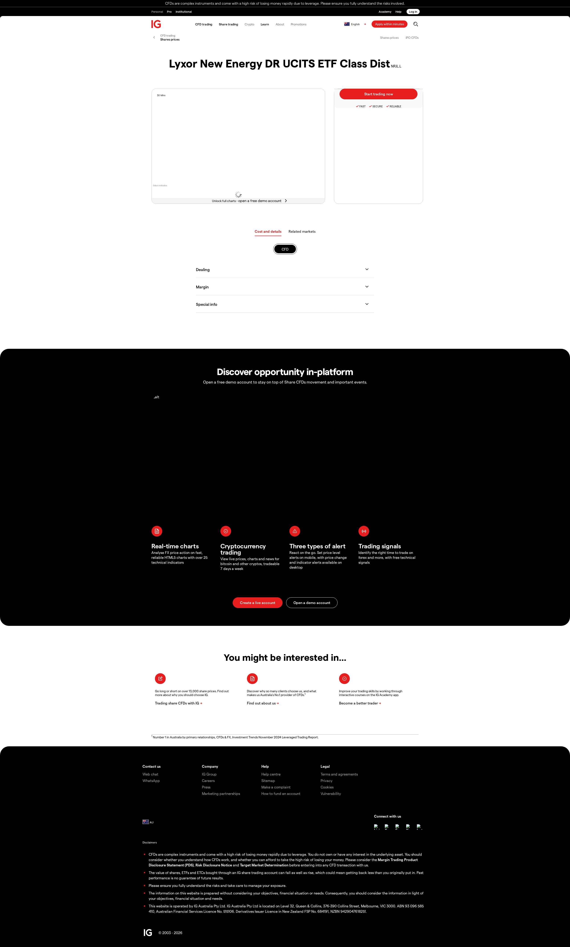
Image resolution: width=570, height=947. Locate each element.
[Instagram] (419, 827)
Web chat (150, 774)
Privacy (326, 780)
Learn (265, 24)
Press (206, 787)
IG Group (209, 774)
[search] (416, 24)
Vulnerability (331, 793)
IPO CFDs (412, 37)
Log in (413, 11)
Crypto (249, 24)
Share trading (228, 24)
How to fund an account (280, 793)
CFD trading (203, 24)
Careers (208, 780)
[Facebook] (398, 827)
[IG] (156, 24)
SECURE (378, 106)
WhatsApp (151, 780)
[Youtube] (408, 827)
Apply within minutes (389, 24)
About (280, 24)
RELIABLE (395, 106)
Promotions (298, 24)
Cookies (327, 787)
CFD (285, 249)
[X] (387, 827)
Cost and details (268, 231)
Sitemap (268, 780)
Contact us (151, 766)
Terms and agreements (339, 774)
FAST (362, 106)
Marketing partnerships (221, 793)
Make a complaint (276, 787)
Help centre (271, 774)
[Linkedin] (376, 827)
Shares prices (389, 37)
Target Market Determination (264, 865)
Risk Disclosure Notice (213, 865)
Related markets (302, 231)
